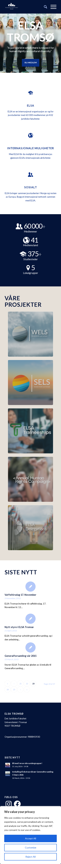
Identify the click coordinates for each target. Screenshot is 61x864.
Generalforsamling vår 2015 (20, 655)
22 (27, 683)
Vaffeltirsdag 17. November (20, 594)
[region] (30, 835)
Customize (30, 847)
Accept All (30, 838)
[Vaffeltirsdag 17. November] (30, 586)
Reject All (30, 856)
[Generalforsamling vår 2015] (30, 647)
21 (20, 683)
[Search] (43, 7)
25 (14, 689)
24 (8, 689)
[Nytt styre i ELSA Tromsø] (30, 618)
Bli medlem (31, 62)
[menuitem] (43, 7)
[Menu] (51, 7)
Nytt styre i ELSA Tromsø (19, 627)
